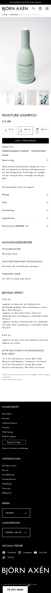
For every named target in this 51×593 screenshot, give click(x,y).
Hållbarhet (7, 493)
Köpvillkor (7, 414)
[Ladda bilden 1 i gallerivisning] (7, 97)
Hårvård (14, 15)
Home (4, 15)
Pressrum (6, 488)
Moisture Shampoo (30, 15)
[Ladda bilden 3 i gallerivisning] (32, 97)
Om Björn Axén (9, 465)
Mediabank (7, 484)
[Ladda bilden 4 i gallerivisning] (44, 97)
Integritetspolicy (9, 423)
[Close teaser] (28, 585)
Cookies (6, 427)
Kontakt (6, 418)
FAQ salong (7, 432)
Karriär (5, 470)
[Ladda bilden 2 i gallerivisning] (19, 97)
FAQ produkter (9, 436)
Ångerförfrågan (14, 442)
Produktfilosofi (9, 479)
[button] (47, 8)
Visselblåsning (8, 475)
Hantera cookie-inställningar (15, 448)
